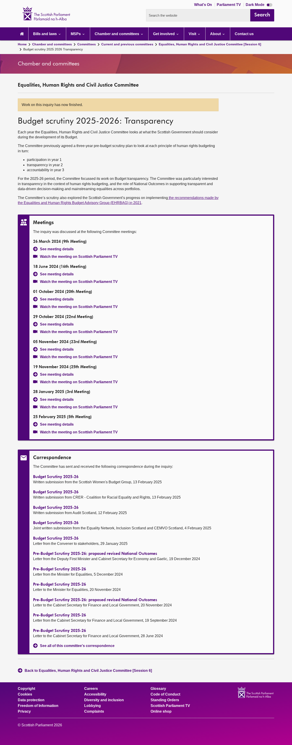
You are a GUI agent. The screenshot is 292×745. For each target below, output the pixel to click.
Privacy (24, 711)
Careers (91, 689)
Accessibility (95, 694)
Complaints (94, 711)
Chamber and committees (52, 44)
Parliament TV (229, 5)
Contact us (244, 34)
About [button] (216, 34)
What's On (203, 5)
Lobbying (92, 706)
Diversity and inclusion (104, 700)
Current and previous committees (127, 44)
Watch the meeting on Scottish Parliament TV (79, 257)
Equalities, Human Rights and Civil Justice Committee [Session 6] (210, 44)
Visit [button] (193, 34)
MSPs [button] (76, 34)
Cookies (25, 694)
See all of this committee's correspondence (77, 646)
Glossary (158, 689)
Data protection (31, 700)
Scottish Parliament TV (170, 706)
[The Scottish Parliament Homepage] (22, 33)
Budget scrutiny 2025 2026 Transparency (53, 49)
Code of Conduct (165, 694)
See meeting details (57, 249)
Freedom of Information (38, 706)
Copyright (26, 689)
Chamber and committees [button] (117, 34)
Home (22, 44)
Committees (86, 44)
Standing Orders (165, 700)
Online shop (161, 711)
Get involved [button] (164, 34)
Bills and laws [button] (45, 34)
